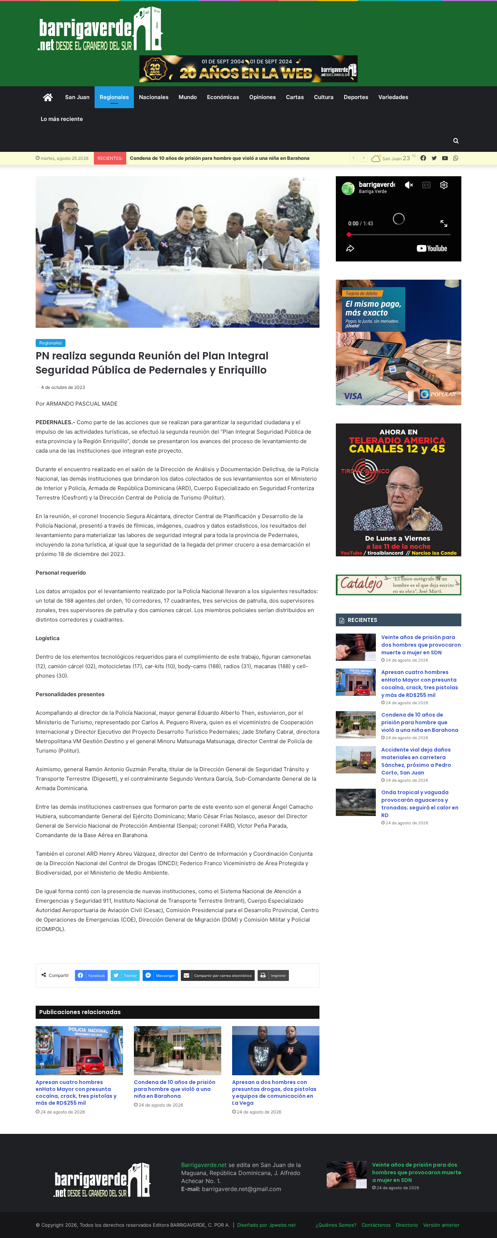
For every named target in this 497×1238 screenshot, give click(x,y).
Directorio (407, 1225)
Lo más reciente (62, 118)
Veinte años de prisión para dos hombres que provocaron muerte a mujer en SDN (421, 645)
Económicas (223, 97)
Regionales (114, 97)
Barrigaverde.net (204, 1164)
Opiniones (262, 97)
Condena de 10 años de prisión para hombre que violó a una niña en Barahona (220, 158)
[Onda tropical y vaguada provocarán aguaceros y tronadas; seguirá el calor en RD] (356, 802)
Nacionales (153, 97)
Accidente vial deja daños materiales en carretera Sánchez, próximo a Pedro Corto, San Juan (416, 761)
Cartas (295, 97)
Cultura (324, 97)
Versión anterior (441, 1225)
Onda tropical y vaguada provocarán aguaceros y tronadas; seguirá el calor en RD (419, 804)
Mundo (188, 97)
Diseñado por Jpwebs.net (266, 1225)
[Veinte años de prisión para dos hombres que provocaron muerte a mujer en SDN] (356, 647)
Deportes (356, 97)
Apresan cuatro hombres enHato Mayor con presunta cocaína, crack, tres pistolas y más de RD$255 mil (76, 1093)
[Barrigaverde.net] (100, 28)
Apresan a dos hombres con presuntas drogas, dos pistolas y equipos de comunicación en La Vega (274, 1093)
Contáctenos (376, 1225)
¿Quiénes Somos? (336, 1225)
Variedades (393, 97)
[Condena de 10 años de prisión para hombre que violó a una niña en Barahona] (177, 1050)
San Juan (77, 97)
